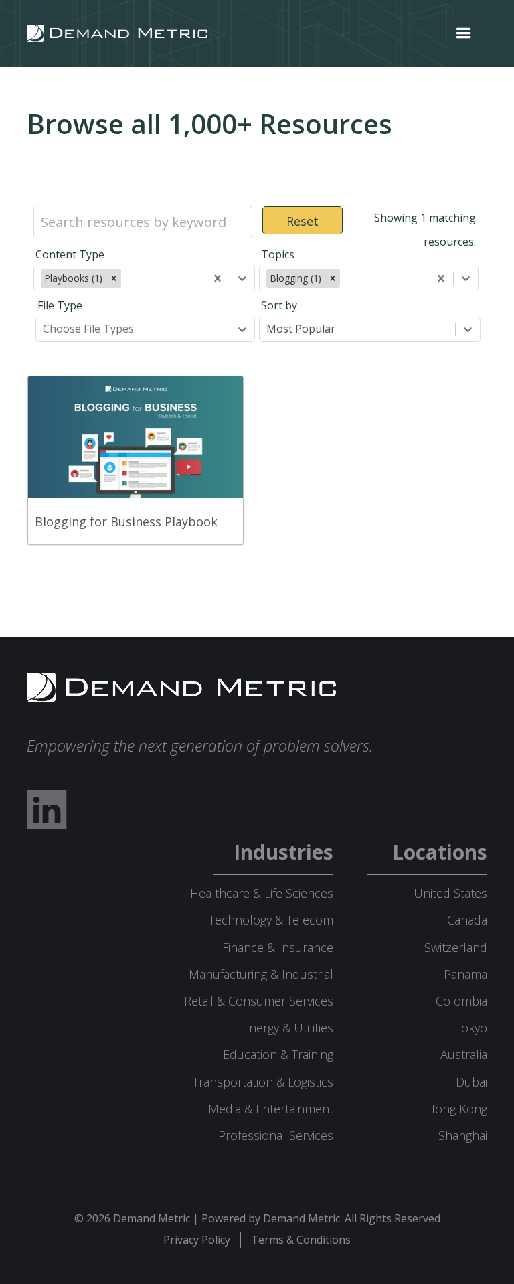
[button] (463, 33)
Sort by (279, 305)
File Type (59, 305)
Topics (277, 254)
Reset (302, 221)
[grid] (257, 476)
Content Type (69, 254)
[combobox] (125, 278)
